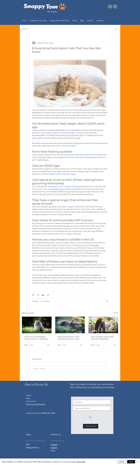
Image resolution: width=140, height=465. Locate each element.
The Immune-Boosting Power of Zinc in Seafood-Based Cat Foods (36, 338)
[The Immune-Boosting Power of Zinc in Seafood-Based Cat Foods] (37, 325)
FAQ (28, 444)
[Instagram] (115, 6)
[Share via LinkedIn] (43, 295)
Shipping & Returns (32, 447)
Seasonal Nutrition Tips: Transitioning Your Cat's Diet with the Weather (68, 338)
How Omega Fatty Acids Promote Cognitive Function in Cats (102, 338)
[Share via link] (48, 295)
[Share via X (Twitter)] (38, 295)
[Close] (137, 461)
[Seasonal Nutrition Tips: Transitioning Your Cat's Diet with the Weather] (70, 325)
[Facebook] (110, 6)
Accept (131, 462)
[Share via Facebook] (33, 295)
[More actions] (106, 43)
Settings (121, 462)
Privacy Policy (81, 462)
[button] (116, 29)
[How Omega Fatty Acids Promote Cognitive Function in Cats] (103, 325)
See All (115, 313)
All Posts (25, 29)
